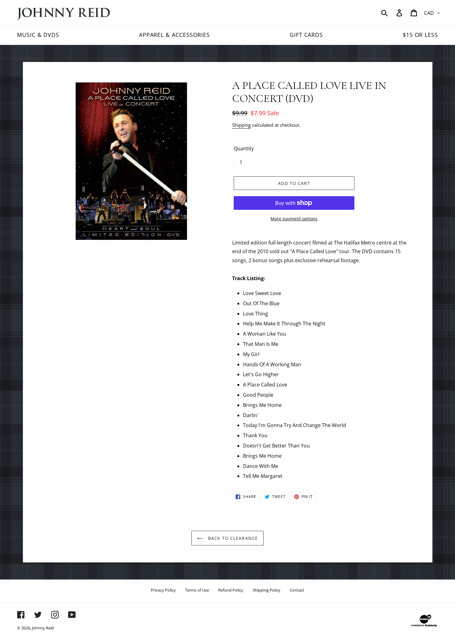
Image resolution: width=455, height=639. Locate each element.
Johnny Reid (43, 628)
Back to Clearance (232, 538)
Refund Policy (230, 590)
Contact (297, 590)
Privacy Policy (163, 590)
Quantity (244, 148)
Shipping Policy (266, 590)
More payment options (294, 219)
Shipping (241, 125)
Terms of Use (197, 590)
